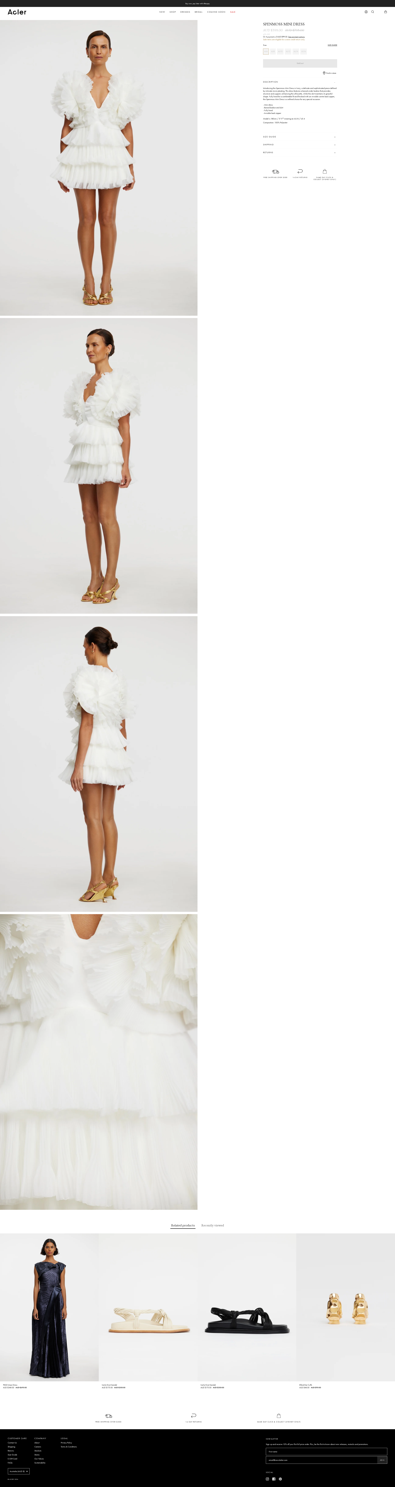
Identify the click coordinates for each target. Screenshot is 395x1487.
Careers (37, 1446)
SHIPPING (268, 144)
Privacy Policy (66, 1442)
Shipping (11, 1446)
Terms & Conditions (69, 1446)
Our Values (39, 1458)
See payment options (296, 37)
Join (382, 1460)
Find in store (331, 73)
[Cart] (385, 12)
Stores (37, 1454)
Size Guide (12, 1454)
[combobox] (19, 1471)
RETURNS (268, 152)
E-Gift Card (12, 1458)
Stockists (37, 1450)
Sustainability (39, 1462)
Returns (11, 1450)
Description (270, 81)
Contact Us (12, 1442)
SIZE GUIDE (332, 45)
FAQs (10, 1462)
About (37, 1442)
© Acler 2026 (13, 1479)
